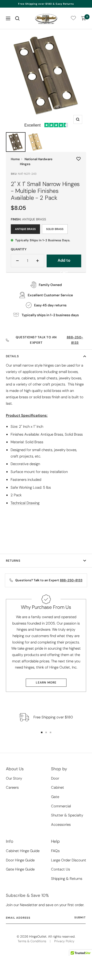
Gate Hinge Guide (20, 869)
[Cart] (83, 18)
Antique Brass (25, 229)
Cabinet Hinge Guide (22, 850)
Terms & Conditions (32, 941)
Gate (55, 796)
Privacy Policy (64, 941)
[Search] (17, 18)
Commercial (61, 806)
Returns (13, 561)
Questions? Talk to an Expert (49, 340)
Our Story (14, 778)
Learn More (46, 683)
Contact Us (60, 869)
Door (55, 778)
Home (15, 159)
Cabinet (57, 787)
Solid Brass (55, 229)
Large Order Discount (68, 860)
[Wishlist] (73, 19)
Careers (12, 787)
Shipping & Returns (66, 878)
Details (12, 356)
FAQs (55, 850)
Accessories (61, 824)
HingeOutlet (37, 936)
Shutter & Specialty (67, 815)
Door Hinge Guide (20, 860)
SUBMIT (80, 917)
